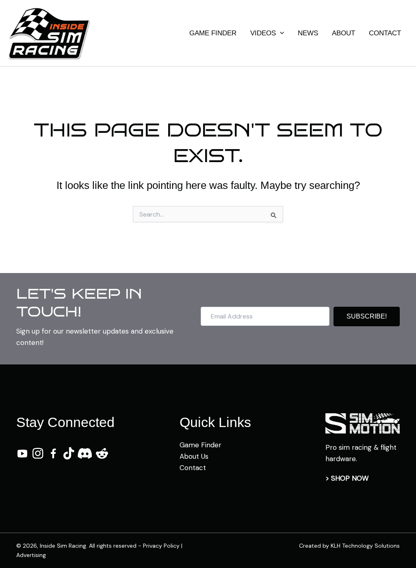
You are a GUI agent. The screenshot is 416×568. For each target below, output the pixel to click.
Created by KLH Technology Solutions (349, 545)
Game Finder (200, 444)
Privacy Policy (161, 545)
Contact (193, 467)
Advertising (31, 555)
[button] (280, 33)
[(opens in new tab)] (362, 422)
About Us (194, 456)
